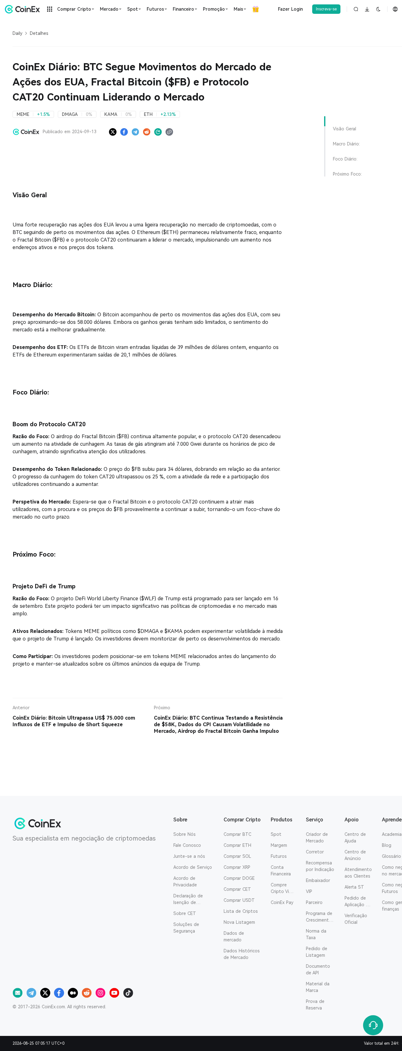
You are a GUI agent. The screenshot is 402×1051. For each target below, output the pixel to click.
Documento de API (318, 969)
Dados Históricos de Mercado (242, 954)
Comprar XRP (237, 867)
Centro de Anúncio (355, 855)
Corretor (315, 851)
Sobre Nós (184, 834)
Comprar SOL (237, 856)
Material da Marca (317, 987)
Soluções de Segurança (186, 928)
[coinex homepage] (24, 9)
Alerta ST (354, 887)
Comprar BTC (237, 834)
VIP (309, 891)
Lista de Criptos (241, 911)
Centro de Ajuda (355, 837)
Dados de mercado (234, 936)
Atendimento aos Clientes (358, 873)
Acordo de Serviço (192, 867)
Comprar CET (237, 889)
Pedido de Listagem (316, 952)
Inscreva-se (326, 9)
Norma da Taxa (316, 934)
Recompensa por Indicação (320, 866)
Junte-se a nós (189, 856)
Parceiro (314, 902)
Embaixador (318, 880)
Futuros (279, 856)
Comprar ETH (237, 845)
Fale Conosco (187, 845)
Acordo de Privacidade (185, 881)
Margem (279, 845)
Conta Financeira (281, 870)
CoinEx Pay (282, 902)
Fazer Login (290, 9)
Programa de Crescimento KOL (319, 917)
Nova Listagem (239, 922)
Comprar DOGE (239, 878)
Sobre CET (184, 913)
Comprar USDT (239, 900)
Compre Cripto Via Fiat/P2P (281, 888)
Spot (276, 834)
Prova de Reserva (315, 1004)
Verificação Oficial (356, 919)
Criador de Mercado (317, 837)
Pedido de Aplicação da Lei (358, 902)
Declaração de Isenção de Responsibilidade (190, 899)
